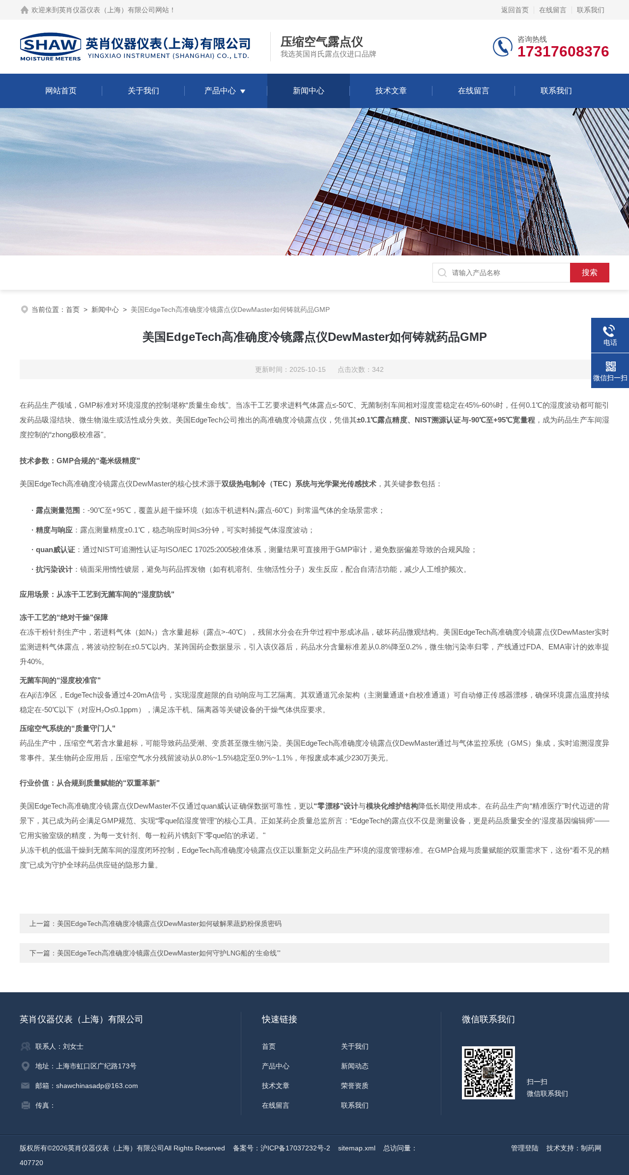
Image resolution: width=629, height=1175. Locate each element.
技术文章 (391, 90)
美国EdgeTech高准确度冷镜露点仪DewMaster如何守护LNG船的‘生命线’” (169, 953)
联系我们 (590, 10)
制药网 (591, 1148)
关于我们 (143, 90)
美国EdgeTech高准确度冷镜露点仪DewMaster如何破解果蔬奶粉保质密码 (169, 923)
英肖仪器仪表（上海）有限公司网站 (114, 10)
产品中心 (220, 90)
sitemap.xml (356, 1148)
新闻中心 (308, 90)
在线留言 (553, 10)
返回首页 (515, 10)
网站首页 (61, 90)
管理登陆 (525, 1148)
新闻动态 (355, 1066)
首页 (73, 309)
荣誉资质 (355, 1086)
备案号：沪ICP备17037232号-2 (281, 1148)
